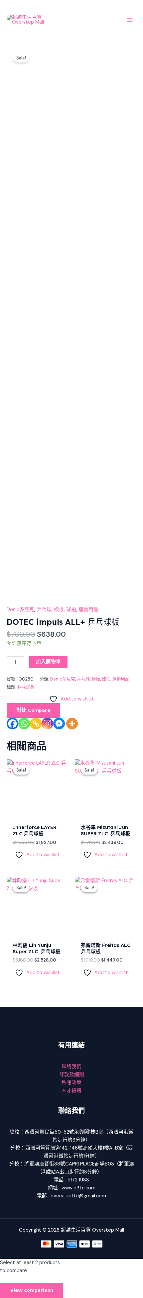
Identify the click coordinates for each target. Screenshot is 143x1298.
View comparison (31, 1290)
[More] (72, 723)
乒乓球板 (26, 687)
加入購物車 (48, 662)
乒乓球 (44, 609)
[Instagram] (47, 723)
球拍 (71, 609)
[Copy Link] (36, 723)
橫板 (59, 609)
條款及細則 (71, 1074)
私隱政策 (71, 1082)
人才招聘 (71, 1090)
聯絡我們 (71, 1067)
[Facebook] (12, 723)
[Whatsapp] (24, 723)
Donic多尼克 (20, 609)
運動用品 (88, 609)
